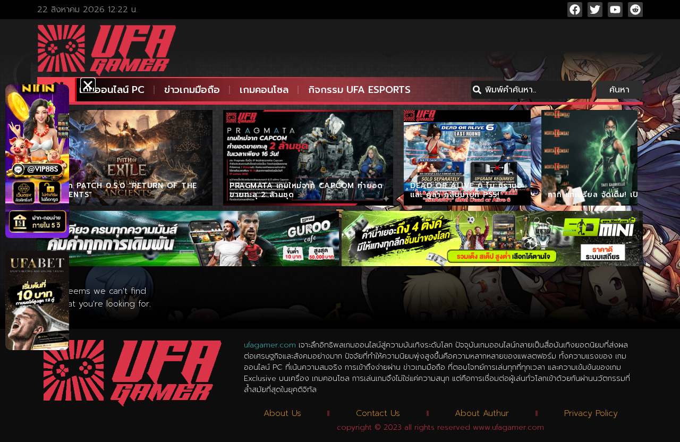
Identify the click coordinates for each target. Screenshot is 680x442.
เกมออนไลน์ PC (111, 89)
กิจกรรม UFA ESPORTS (359, 89)
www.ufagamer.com (508, 427)
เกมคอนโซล (264, 89)
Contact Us (378, 413)
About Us (282, 413)
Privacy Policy (591, 413)
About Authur (482, 413)
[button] (88, 85)
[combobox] (531, 90)
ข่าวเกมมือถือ (192, 89)
